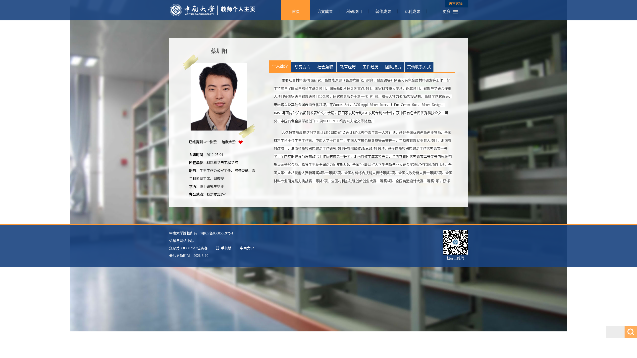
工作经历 (370, 67)
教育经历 (348, 67)
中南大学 (247, 248)
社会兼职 (325, 67)
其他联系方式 (419, 67)
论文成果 (325, 11)
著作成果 (383, 11)
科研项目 (354, 11)
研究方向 (303, 67)
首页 (296, 11)
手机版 (226, 248)
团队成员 (393, 67)
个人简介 (280, 66)
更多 (447, 11)
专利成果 (412, 11)
